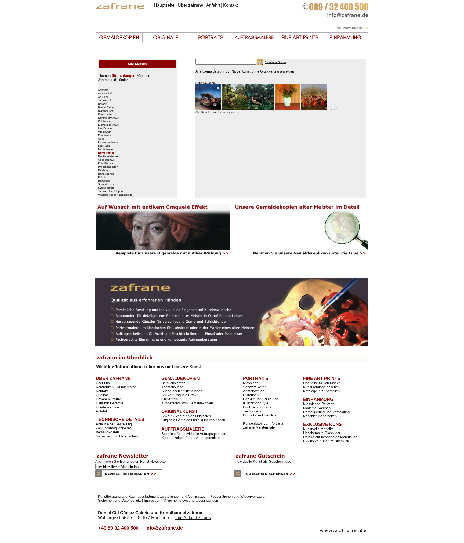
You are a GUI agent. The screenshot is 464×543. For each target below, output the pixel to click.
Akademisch (105, 93)
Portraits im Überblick (260, 415)
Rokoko (102, 177)
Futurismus (104, 135)
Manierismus (105, 149)
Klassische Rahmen (318, 404)
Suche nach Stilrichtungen (181, 391)
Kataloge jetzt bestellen (321, 391)
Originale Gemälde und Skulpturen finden (193, 420)
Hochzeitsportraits (257, 407)
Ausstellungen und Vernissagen (182, 496)
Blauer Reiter (106, 107)
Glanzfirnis (169, 399)
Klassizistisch (106, 114)
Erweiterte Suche (275, 62)
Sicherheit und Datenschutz (117, 436)
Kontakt (230, 5)
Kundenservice (107, 407)
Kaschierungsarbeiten (320, 416)
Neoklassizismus (108, 156)
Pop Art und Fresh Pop (260, 399)
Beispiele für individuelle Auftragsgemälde (193, 434)
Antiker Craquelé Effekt (179, 395)
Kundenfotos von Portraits (263, 423)
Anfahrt (213, 5)
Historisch (251, 395)
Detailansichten (173, 383)
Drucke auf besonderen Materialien (330, 437)
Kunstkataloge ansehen (321, 387)
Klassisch (250, 383)
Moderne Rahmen (317, 408)
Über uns (103, 383)
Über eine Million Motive (321, 383)
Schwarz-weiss (254, 387)
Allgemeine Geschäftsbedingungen (191, 500)
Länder (122, 80)
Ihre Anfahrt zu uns (193, 517)
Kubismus (104, 121)
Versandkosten (107, 432)
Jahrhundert (107, 80)
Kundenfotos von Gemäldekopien (187, 403)
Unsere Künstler (108, 399)
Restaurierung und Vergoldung (326, 412)
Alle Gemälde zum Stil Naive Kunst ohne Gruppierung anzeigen (244, 71)
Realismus (104, 170)
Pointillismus (105, 163)
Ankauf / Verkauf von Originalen (186, 416)
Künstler (142, 76)
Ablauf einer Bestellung (114, 424)
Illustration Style (255, 403)
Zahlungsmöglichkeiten (114, 428)
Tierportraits (252, 411)
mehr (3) (334, 108)
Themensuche (172, 387)
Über (190, 5)
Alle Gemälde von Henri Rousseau (216, 111)
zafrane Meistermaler (259, 427)
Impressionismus (108, 142)
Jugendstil (104, 100)
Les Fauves (105, 128)
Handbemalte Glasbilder (321, 433)
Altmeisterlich (253, 391)
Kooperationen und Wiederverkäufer (238, 496)
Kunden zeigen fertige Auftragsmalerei (190, 438)
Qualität (102, 395)
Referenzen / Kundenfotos (116, 387)
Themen (104, 76)
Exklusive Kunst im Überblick (326, 441)
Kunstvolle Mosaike (318, 429)
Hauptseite (164, 5)
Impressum (152, 500)
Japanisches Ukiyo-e (111, 191)
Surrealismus (106, 184)
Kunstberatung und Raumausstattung (127, 496)
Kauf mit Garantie (109, 403)
